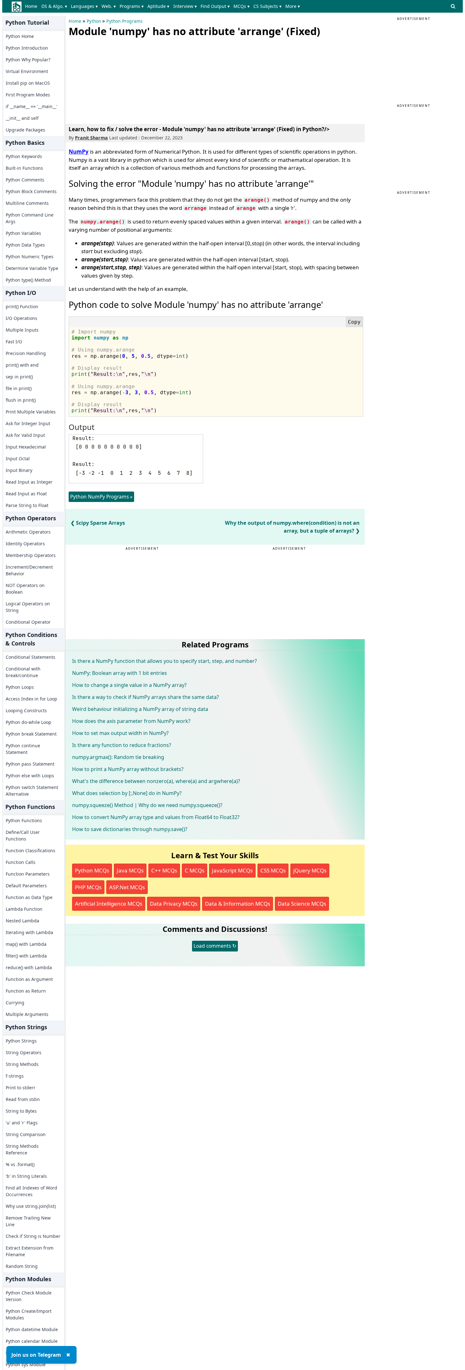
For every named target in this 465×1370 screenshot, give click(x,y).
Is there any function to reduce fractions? (121, 745)
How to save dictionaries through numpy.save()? (129, 829)
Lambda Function (24, 909)
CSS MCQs (273, 870)
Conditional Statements (30, 657)
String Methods (22, 1064)
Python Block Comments (31, 191)
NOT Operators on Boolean (25, 588)
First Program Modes (28, 95)
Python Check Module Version (29, 1296)
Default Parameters (26, 886)
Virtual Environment (27, 71)
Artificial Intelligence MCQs (108, 903)
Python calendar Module (32, 1341)
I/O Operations (21, 318)
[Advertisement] (116, 79)
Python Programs (124, 21)
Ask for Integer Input (28, 423)
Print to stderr (20, 1088)
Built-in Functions (24, 168)
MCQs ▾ (241, 6)
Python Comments (25, 180)
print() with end (22, 365)
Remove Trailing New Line (28, 1221)
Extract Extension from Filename (29, 1251)
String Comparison (26, 1134)
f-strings (15, 1076)
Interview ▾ (185, 6)
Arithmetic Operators (28, 532)
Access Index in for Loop (31, 699)
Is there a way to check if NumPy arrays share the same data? (145, 697)
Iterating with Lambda (29, 932)
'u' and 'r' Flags (22, 1123)
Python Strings (21, 1041)
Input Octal (18, 459)
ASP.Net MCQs (127, 887)
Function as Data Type (29, 897)
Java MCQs (130, 870)
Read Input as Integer (29, 482)
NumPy (79, 151)
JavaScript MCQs (232, 870)
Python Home (20, 36)
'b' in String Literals (26, 1176)
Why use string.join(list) (31, 1206)
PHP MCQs (88, 887)
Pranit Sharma (91, 138)
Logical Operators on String (28, 607)
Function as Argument (29, 979)
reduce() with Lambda (29, 967)
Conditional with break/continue (23, 672)
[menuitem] (32, 6)
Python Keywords (24, 156)
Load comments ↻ (215, 945)
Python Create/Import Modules (29, 1314)
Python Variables (23, 233)
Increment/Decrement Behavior (29, 570)
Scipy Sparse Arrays (100, 522)
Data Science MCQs (302, 903)
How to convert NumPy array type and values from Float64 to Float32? (155, 817)
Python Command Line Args (29, 218)
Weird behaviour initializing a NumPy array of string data (140, 709)
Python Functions (24, 820)
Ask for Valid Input (25, 435)
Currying (15, 1003)
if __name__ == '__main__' (31, 106)
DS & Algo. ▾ (54, 6)
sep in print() (19, 377)
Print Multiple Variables (31, 412)
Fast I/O (14, 342)
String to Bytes (21, 1111)
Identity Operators (25, 544)
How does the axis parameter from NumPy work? (131, 721)
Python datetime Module (32, 1329)
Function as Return (26, 991)
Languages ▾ (84, 6)
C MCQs (194, 870)
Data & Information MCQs (237, 903)
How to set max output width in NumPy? (120, 733)
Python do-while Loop (28, 722)
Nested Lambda (22, 921)
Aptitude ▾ (158, 6)
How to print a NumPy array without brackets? (127, 769)
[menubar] (163, 6)
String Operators (23, 1052)
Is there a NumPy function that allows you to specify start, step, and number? (164, 660)
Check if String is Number (33, 1236)
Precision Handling (26, 353)
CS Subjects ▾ (267, 6)
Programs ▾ (132, 6)
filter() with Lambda (26, 956)
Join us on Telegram (36, 1354)
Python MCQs (92, 870)
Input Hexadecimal (26, 447)
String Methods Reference (22, 1149)
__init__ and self (22, 118)
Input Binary (19, 470)
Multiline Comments (27, 203)
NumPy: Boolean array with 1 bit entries (119, 673)
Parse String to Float (27, 505)
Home (31, 6)
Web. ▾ (109, 6)
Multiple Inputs (22, 330)
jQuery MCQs (309, 870)
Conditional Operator (28, 622)
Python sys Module (26, 1364)
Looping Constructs (26, 710)
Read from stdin (23, 1099)
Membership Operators (31, 555)
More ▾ (292, 6)
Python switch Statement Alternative (32, 790)
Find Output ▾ (215, 6)
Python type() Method (28, 280)
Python (94, 21)
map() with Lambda (26, 944)
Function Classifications (30, 850)
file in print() (19, 388)
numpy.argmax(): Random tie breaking (118, 757)
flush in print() (21, 400)
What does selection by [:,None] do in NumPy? (127, 793)
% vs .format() (20, 1164)
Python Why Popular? (28, 60)
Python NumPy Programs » (101, 496)
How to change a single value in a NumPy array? (129, 685)
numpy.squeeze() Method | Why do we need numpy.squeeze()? (147, 805)
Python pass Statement (30, 764)
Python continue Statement (23, 749)
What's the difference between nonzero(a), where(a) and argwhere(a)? (156, 781)
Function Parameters (28, 874)
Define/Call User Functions (23, 835)
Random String (22, 1266)
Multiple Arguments (27, 1014)
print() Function (22, 306)
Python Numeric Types (29, 257)
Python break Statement (31, 734)
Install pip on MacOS (28, 83)
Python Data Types (25, 245)
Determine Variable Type (32, 268)
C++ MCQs (164, 870)
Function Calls (20, 862)
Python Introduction (27, 48)
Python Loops (20, 687)
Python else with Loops (30, 776)
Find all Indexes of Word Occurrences (31, 1191)
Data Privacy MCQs (173, 903)
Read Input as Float (26, 494)
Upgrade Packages (25, 130)
